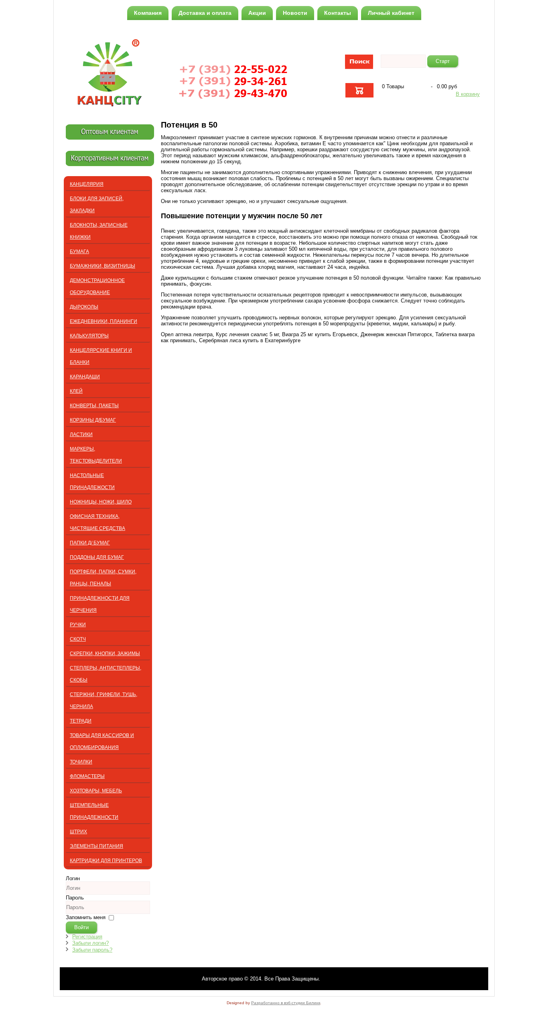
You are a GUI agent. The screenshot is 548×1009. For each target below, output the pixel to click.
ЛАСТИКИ (81, 434)
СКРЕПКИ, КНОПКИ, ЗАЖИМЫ (105, 653)
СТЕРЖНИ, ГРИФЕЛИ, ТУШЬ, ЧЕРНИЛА (103, 700)
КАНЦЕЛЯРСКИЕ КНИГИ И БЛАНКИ (101, 356)
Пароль (75, 898)
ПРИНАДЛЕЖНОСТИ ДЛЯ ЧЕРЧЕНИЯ (100, 604)
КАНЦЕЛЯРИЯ (87, 184)
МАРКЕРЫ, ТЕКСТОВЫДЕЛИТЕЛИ (96, 455)
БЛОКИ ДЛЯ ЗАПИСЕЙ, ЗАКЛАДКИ (97, 204)
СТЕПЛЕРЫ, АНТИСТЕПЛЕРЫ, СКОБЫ (105, 674)
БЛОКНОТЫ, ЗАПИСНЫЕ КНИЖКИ (99, 231)
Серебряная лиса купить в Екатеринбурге (249, 340)
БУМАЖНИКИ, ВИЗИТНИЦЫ (102, 266)
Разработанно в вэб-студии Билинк (285, 1003)
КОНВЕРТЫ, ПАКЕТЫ (94, 405)
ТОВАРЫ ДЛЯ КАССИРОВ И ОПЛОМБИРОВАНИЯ (102, 741)
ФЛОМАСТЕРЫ (87, 776)
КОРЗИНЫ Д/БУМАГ (93, 420)
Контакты (337, 13)
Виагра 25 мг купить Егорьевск (319, 334)
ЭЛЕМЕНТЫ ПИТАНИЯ (96, 846)
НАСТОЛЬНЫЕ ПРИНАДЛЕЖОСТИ (92, 481)
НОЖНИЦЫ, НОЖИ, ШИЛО (101, 502)
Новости (295, 13)
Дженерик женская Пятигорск (396, 334)
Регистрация (87, 937)
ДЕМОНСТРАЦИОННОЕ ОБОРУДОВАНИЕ (97, 286)
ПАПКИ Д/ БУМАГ (90, 543)
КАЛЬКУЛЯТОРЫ (89, 336)
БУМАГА (79, 251)
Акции (257, 13)
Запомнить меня (86, 917)
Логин (73, 878)
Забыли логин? (90, 943)
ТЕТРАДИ (80, 721)
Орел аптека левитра (187, 334)
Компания (148, 13)
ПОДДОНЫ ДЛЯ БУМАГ (97, 557)
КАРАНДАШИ (85, 377)
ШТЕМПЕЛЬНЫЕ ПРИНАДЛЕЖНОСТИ (94, 811)
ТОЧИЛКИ (81, 762)
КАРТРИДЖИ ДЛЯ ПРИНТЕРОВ (106, 860)
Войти (81, 927)
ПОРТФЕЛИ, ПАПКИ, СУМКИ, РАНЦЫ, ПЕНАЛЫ (103, 578)
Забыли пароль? (92, 950)
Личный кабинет (391, 13)
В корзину (468, 94)
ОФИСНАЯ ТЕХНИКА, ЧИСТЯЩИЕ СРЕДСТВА (97, 522)
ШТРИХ (78, 831)
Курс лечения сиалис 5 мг (247, 334)
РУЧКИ (78, 624)
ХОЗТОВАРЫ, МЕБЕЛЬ (96, 791)
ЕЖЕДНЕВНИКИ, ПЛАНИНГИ (103, 321)
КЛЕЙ (76, 391)
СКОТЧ (78, 639)
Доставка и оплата (205, 13)
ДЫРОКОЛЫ (84, 307)
